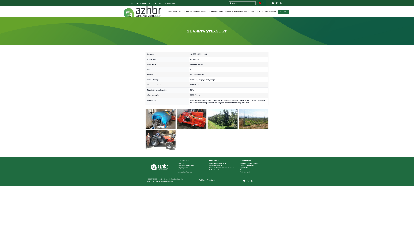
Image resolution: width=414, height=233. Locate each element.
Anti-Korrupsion (245, 172)
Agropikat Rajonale (185, 172)
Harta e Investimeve (267, 12)
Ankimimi (243, 170)
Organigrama (183, 168)
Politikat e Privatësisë (207, 180)
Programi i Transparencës (236, 12)
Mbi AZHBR (182, 164)
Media (253, 12)
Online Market (217, 12)
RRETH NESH (178, 12)
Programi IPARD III (215, 166)
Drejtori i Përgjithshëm (186, 166)
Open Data (244, 168)
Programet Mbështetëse (196, 12)
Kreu (170, 12)
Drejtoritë (181, 170)
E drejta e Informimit (247, 166)
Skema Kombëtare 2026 (217, 164)
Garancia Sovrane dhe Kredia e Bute (221, 168)
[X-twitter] (277, 3)
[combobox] (242, 3)
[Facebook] (273, 3)
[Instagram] (280, 3)
